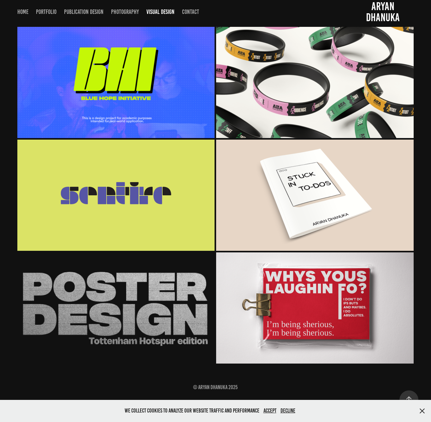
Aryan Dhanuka (383, 11)
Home (22, 12)
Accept (269, 410)
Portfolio (46, 12)
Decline (287, 410)
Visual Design (160, 12)
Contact (190, 12)
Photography (125, 12)
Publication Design (83, 12)
